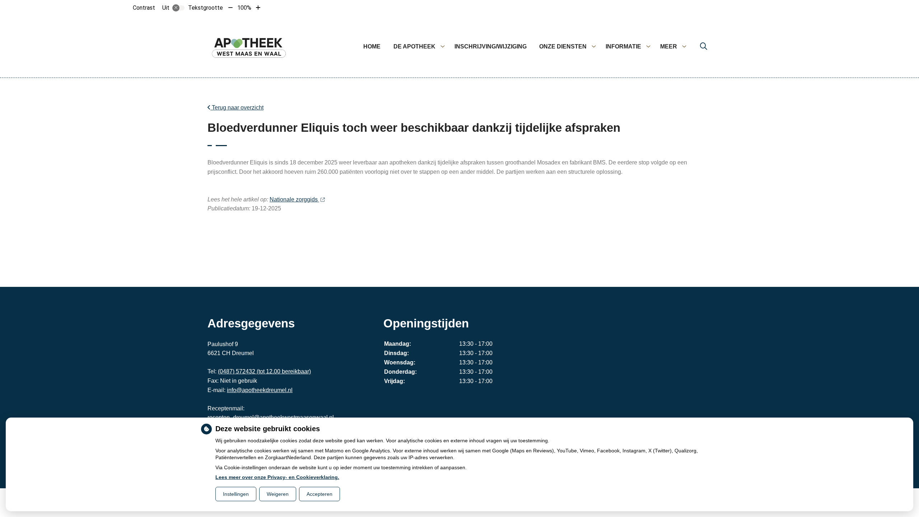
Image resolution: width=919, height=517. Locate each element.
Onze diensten (563, 46)
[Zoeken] (704, 47)
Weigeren (278, 494)
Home (372, 46)
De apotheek (414, 46)
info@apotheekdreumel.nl (260, 390)
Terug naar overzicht (236, 107)
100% (244, 7)
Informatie (623, 46)
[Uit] (178, 7)
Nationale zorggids (294, 199)
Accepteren (319, 494)
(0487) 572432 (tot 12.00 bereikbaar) (264, 371)
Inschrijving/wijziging (490, 46)
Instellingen (236, 494)
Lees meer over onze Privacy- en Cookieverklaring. (277, 477)
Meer (668, 46)
